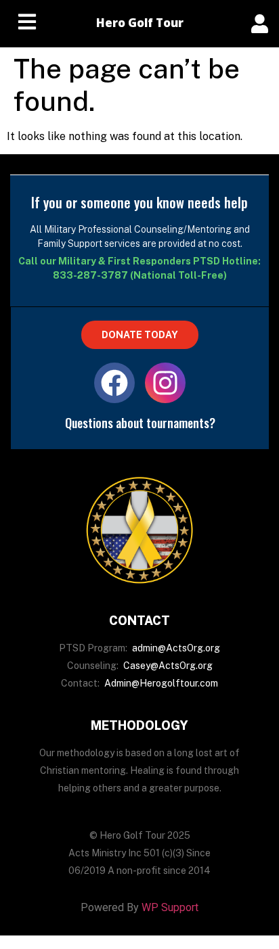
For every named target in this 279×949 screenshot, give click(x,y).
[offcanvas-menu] (259, 24)
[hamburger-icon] (27, 24)
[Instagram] (165, 383)
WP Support (170, 907)
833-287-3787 (90, 275)
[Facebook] (114, 383)
